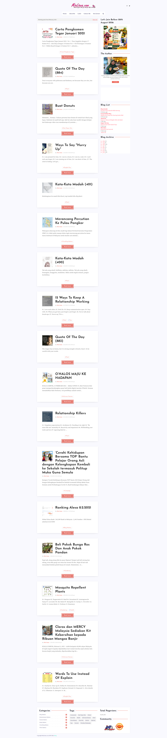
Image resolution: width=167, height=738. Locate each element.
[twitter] (129, 5)
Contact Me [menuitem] (87, 13)
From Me (72, 717)
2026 (103, 141)
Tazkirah (93, 720)
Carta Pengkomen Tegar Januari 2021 (70, 31)
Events (89, 715)
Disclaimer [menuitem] (96, 13)
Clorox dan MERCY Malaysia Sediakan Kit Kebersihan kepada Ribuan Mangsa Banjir (66, 633)
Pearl (67, 89)
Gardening (68, 570)
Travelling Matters (68, 241)
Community (73, 715)
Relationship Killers (70, 413)
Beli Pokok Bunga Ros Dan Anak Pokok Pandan (72, 548)
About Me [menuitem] (72, 13)
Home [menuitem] (65, 13)
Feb (103, 149)
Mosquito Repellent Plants (70, 589)
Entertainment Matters (53, 717)
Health (72, 610)
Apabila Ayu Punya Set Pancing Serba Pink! (112, 115)
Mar (103, 147)
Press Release (73, 720)
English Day (67, 167)
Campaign (67, 490)
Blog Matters (67, 527)
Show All (95, 19)
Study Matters (53, 722)
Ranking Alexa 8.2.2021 (73, 507)
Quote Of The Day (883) (70, 339)
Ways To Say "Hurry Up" (70, 147)
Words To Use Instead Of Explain (72, 676)
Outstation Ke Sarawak (107, 129)
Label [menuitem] (79, 13)
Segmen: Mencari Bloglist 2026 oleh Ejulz (112, 120)
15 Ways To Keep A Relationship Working (72, 299)
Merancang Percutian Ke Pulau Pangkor (72, 221)
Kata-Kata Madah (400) (69, 260)
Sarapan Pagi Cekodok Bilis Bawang (110, 110)
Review (87, 720)
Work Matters (53, 727)
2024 (103, 152)
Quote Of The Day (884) (70, 71)
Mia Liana (59, 37)
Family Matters (53, 719)
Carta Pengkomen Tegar (67, 52)
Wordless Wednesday (86, 723)
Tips (70, 320)
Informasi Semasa (68, 396)
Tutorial (76, 723)
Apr (103, 146)
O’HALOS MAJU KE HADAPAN (70, 376)
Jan (103, 150)
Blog (55, 735)
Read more (67, 57)
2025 (103, 144)
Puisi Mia (81, 720)
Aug (103, 143)
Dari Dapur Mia (67, 128)
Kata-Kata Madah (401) (74, 184)
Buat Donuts (65, 106)
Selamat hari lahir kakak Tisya (109, 124)
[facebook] (127, 5)
